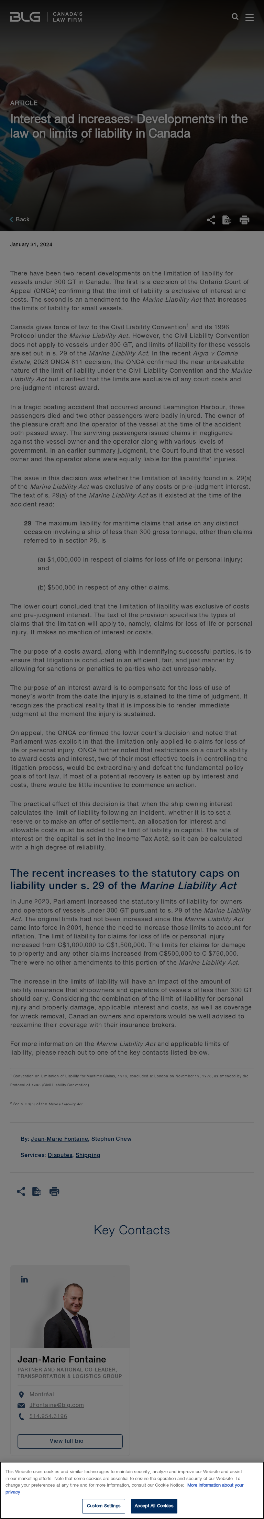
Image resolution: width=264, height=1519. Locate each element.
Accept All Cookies (154, 1506)
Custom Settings (104, 1506)
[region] (132, 1490)
